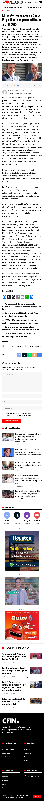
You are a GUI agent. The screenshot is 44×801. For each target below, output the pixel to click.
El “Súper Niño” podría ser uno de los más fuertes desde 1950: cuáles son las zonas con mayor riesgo (20, 321)
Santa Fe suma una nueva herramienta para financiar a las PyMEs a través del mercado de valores (20, 328)
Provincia (7, 10)
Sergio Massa (35, 346)
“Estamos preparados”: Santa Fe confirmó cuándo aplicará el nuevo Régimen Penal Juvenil (14, 656)
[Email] (14, 85)
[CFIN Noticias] (12, 2)
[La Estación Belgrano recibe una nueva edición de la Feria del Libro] (8, 465)
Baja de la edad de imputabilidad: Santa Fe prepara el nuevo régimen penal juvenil (14, 671)
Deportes (20, 445)
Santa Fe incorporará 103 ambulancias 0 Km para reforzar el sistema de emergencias (20, 314)
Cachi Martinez (23, 346)
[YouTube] (32, 776)
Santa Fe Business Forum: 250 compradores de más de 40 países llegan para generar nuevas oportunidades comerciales (14, 686)
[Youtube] (37, 518)
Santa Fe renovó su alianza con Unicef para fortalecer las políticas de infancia (18, 335)
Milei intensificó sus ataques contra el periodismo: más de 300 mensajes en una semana (28, 452)
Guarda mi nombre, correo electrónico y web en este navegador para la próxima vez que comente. (20, 414)
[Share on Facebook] (7, 85)
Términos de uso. (18, 797)
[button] (37, 796)
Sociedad (20, 486)
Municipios (20, 502)
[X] (17, 518)
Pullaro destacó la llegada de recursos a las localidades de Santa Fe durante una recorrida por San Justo (21, 307)
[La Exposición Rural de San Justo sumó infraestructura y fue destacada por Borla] (36, 701)
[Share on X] (11, 85)
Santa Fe (19, 471)
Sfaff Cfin (11, 91)
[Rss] (39, 776)
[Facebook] (7, 518)
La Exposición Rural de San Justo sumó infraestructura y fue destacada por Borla (13, 701)
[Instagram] (27, 518)
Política (19, 458)
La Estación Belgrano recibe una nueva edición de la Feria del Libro (28, 465)
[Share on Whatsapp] (29, 355)
